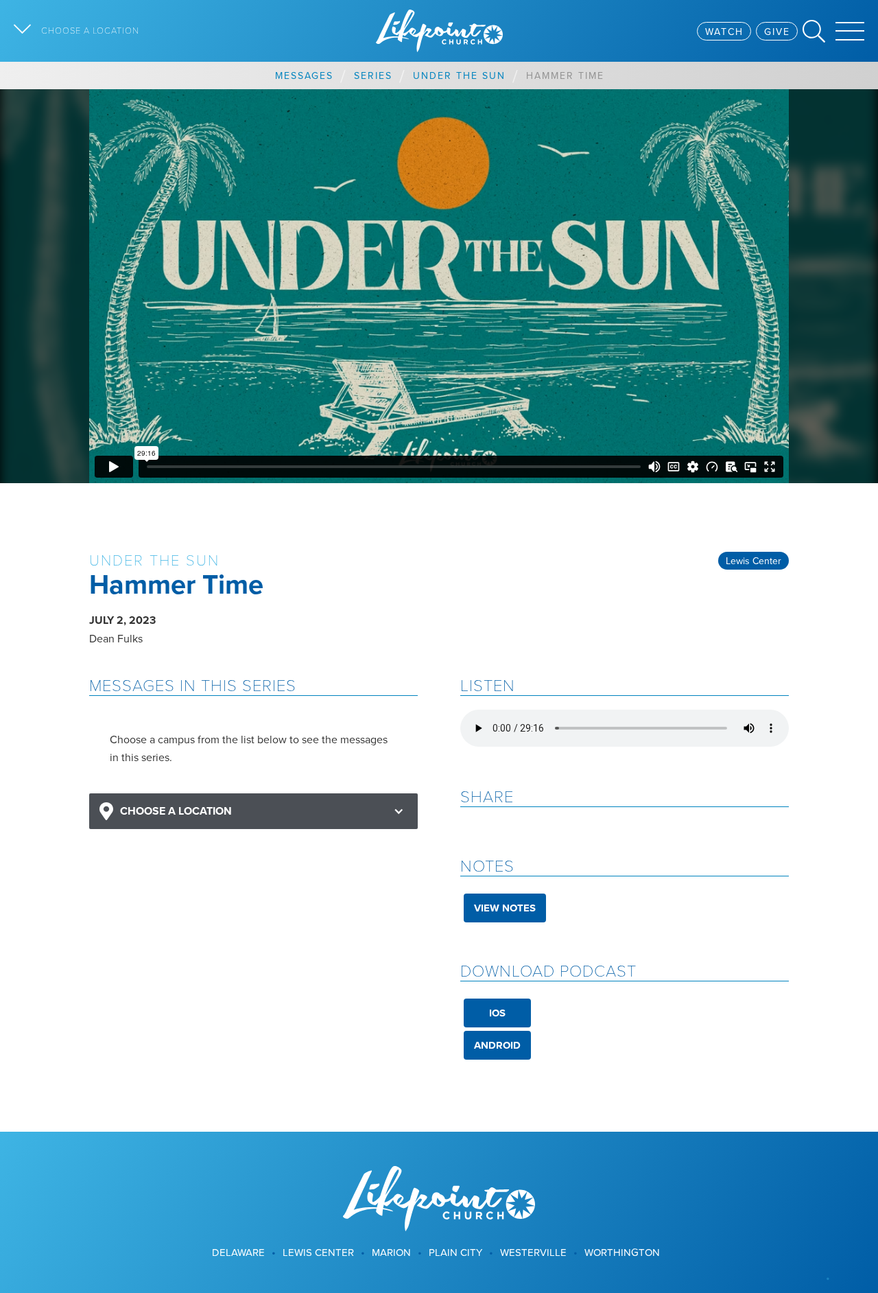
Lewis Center (753, 561)
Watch (724, 31)
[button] (253, 811)
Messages (304, 75)
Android (497, 1045)
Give (777, 31)
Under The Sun (459, 75)
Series (373, 75)
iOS (497, 1013)
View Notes (505, 908)
